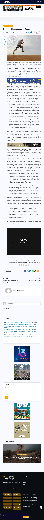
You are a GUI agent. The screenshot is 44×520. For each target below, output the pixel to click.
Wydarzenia (17, 508)
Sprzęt (7, 504)
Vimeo (38, 257)
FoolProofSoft (31, 518)
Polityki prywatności (25, 514)
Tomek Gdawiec (32, 257)
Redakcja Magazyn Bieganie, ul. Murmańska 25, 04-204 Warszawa (11, 483)
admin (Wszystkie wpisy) (18, 290)
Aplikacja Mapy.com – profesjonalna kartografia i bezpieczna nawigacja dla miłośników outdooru (20, 327)
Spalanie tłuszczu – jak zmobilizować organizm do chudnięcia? (16, 341)
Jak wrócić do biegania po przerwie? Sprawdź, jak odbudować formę (17, 339)
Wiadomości (7, 507)
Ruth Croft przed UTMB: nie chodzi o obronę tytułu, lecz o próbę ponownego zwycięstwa (20, 322)
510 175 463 (6, 486)
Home (4, 19)
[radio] (19, 265)
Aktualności (17, 494)
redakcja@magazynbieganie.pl (10, 488)
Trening (17, 504)
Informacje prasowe (10, 19)
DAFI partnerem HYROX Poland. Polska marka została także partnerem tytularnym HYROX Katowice (20, 332)
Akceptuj (26, 517)
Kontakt (24, 482)
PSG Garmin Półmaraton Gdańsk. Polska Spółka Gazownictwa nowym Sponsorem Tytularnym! (21, 334)
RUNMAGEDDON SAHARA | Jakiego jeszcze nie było (17, 257)
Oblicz (7, 397)
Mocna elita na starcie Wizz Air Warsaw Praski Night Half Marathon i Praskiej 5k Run (20, 329)
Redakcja (25, 480)
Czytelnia (8, 497)
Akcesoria (8, 494)
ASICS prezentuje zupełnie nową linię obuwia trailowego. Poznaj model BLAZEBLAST (22, 458)
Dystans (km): (7, 387)
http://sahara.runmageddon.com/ (26, 226)
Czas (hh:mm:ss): (8, 392)
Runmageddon (8, 271)
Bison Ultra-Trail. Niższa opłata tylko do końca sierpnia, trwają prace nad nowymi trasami (20, 324)
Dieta (17, 497)
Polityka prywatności (27, 484)
